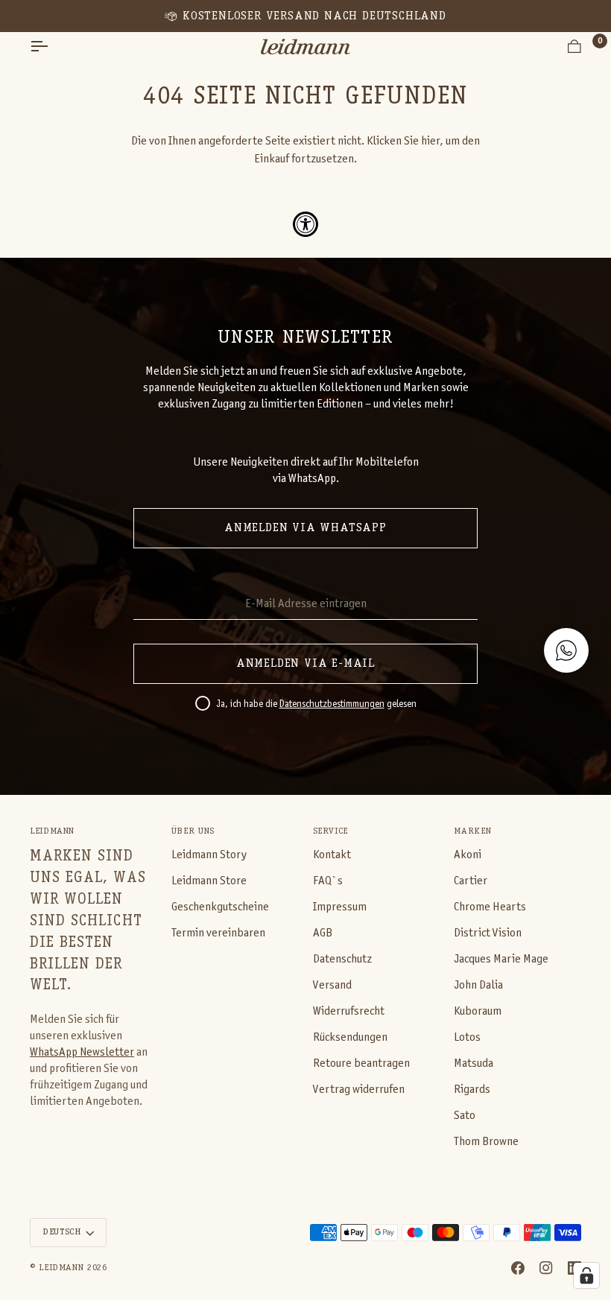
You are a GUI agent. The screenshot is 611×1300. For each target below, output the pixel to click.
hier (430, 141)
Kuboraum (477, 1011)
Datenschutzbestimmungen (331, 704)
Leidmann (61, 1267)
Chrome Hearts (490, 907)
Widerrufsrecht (348, 1011)
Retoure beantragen (361, 1063)
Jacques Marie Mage (501, 959)
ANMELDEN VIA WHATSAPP (305, 528)
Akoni (467, 854)
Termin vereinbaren (218, 933)
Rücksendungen (350, 1037)
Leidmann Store (209, 881)
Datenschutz (342, 959)
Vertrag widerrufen (359, 1089)
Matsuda (473, 1063)
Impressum (340, 907)
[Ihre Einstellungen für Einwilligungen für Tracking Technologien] (586, 1275)
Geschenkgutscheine (220, 907)
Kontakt (332, 854)
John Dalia (478, 985)
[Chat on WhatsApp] (566, 650)
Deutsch (61, 1232)
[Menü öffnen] (52, 46)
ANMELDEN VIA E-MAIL (305, 664)
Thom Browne (486, 1141)
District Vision (488, 933)
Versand (332, 985)
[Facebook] (518, 1268)
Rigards (472, 1089)
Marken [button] (472, 831)
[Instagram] (546, 1268)
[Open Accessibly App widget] (305, 224)
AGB (322, 933)
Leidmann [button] (52, 831)
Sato (464, 1115)
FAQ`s (328, 881)
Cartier (470, 881)
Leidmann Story (209, 854)
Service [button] (330, 831)
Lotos (467, 1037)
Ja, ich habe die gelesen (316, 704)
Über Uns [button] (193, 831)
